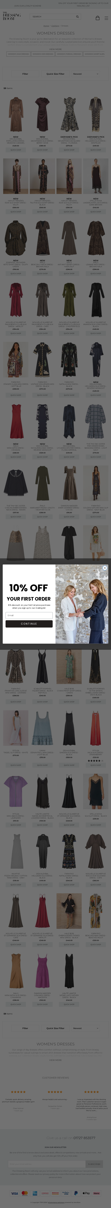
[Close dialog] (104, 568)
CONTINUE (29, 623)
